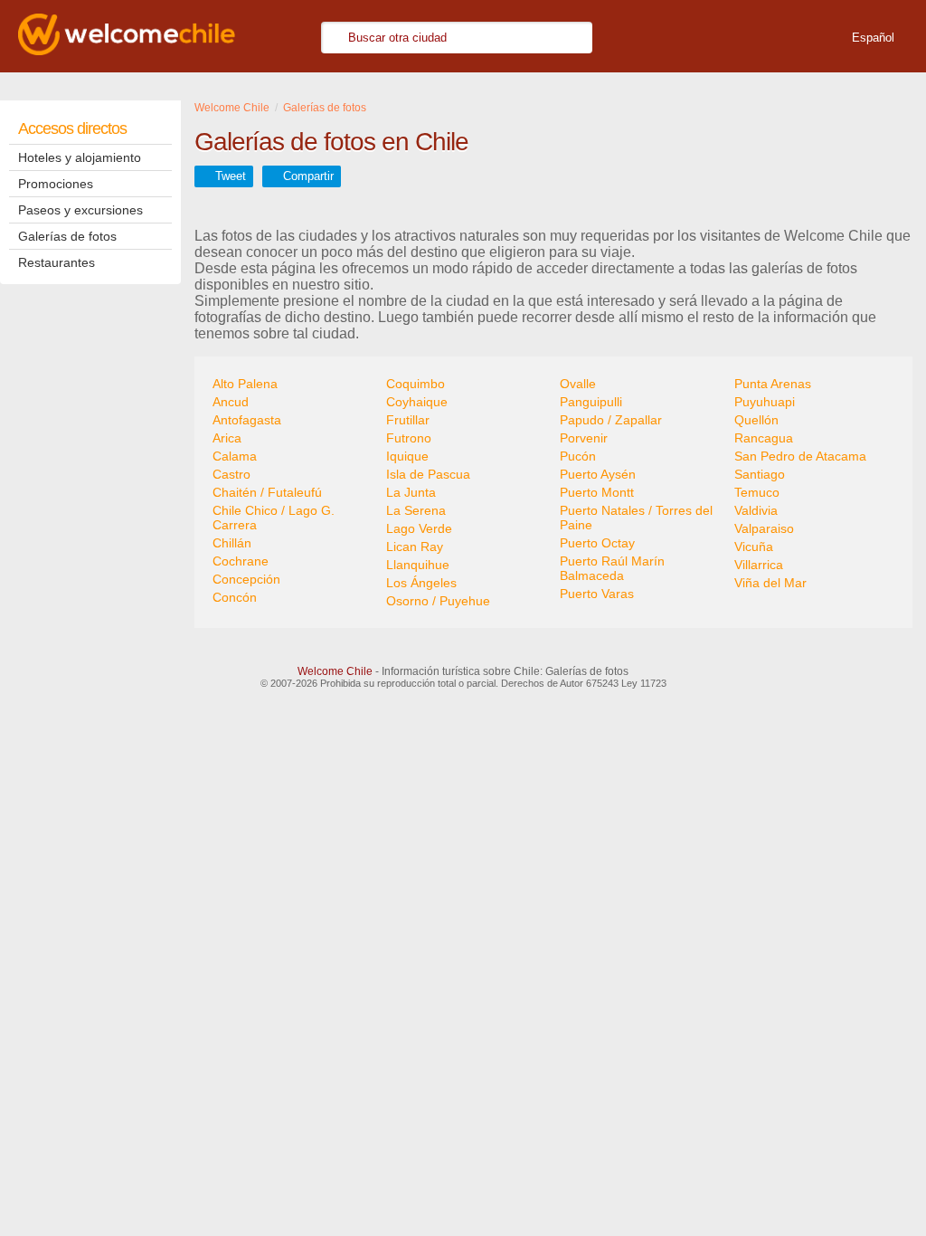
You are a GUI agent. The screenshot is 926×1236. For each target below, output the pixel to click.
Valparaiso (764, 528)
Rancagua (763, 438)
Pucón (578, 456)
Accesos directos (72, 128)
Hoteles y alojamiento (79, 157)
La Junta (411, 492)
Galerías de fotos (67, 236)
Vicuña (753, 546)
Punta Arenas (772, 383)
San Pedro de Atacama (800, 456)
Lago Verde (419, 528)
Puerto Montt (597, 492)
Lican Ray (414, 546)
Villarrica (758, 564)
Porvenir (584, 438)
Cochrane (241, 561)
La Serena (416, 510)
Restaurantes (56, 262)
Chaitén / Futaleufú (267, 492)
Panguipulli (591, 402)
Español (873, 37)
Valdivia (756, 510)
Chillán (232, 543)
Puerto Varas (597, 593)
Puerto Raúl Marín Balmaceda (612, 568)
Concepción (246, 579)
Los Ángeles (421, 582)
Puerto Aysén (598, 474)
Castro (231, 474)
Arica (227, 438)
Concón (235, 597)
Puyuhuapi (764, 402)
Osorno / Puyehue (438, 601)
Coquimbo (415, 383)
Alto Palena (245, 383)
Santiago (759, 474)
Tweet (230, 176)
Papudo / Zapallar (611, 420)
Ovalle (578, 383)
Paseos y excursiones (80, 210)
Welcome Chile (335, 671)
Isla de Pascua (428, 474)
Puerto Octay (597, 543)
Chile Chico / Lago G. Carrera (274, 517)
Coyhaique (417, 402)
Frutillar (408, 420)
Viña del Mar (770, 582)
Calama (235, 456)
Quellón (756, 420)
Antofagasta (247, 420)
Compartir (308, 176)
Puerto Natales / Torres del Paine (636, 517)
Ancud (231, 402)
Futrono (408, 438)
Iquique (407, 456)
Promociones (55, 183)
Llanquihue (417, 564)
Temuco (757, 492)
